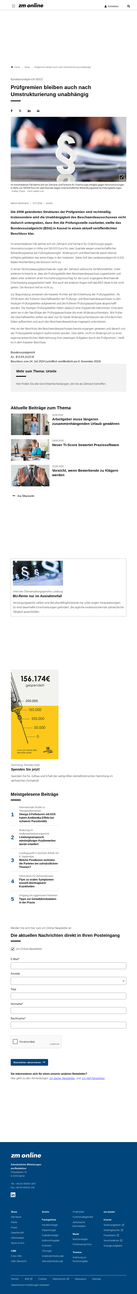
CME (13, 1251)
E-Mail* (15, 959)
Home (17, 67)
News (14, 1212)
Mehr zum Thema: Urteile (36, 371)
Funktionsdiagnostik (83, 1217)
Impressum (80, 1279)
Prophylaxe (78, 1212)
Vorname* (17, 1004)
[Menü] (13, 6)
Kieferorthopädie (50, 1241)
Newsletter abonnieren (27, 1062)
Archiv (45, 1212)
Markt (76, 1234)
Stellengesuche (112, 1230)
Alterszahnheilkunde (52, 1261)
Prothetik (46, 1246)
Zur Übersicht (25, 496)
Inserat (107, 1219)
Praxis (14, 1227)
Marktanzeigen (80, 1239)
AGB (27, 1279)
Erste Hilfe (16, 1256)
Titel (13, 989)
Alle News (16, 1217)
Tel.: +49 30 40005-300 (23, 1184)
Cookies (42, 1279)
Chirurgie (47, 1251)
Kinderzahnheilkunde (53, 1256)
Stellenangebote (112, 1225)
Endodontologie (50, 1235)
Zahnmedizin (17, 1238)
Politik (14, 1222)
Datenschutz (59, 1279)
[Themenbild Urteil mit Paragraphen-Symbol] (122, 177)
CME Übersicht (19, 1261)
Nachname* (18, 1018)
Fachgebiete (49, 1219)
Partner (15, 1279)
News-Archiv (17, 1243)
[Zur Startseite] (31, 5)
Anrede (15, 973)
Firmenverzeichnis (82, 1244)
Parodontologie (50, 1225)
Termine (77, 1252)
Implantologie (49, 1230)
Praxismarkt (110, 1235)
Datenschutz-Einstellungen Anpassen (30, 1285)
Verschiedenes (111, 1241)
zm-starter (109, 1212)
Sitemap (96, 1279)
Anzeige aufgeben (113, 1246)
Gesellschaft (17, 1233)
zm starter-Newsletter (62, 1078)
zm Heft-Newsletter (93, 1078)
